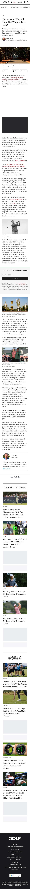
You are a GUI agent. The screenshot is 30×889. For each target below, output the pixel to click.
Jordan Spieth (15, 78)
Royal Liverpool (20, 160)
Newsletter (24, 70)
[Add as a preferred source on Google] (15, 875)
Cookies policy (15, 859)
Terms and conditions (15, 852)
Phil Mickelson (14, 80)
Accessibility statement (15, 857)
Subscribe (20, 2)
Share (6, 70)
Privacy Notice (22, 284)
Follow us (16, 70)
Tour (3, 15)
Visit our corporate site (23, 882)
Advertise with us (15, 864)
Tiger (13, 203)
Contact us (15, 849)
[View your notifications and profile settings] (11, 2)
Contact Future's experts (15, 846)
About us (15, 844)
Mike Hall (10, 38)
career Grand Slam (16, 199)
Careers (15, 862)
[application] (15, 124)
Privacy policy (15, 854)
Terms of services (20, 283)
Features (25, 40)
